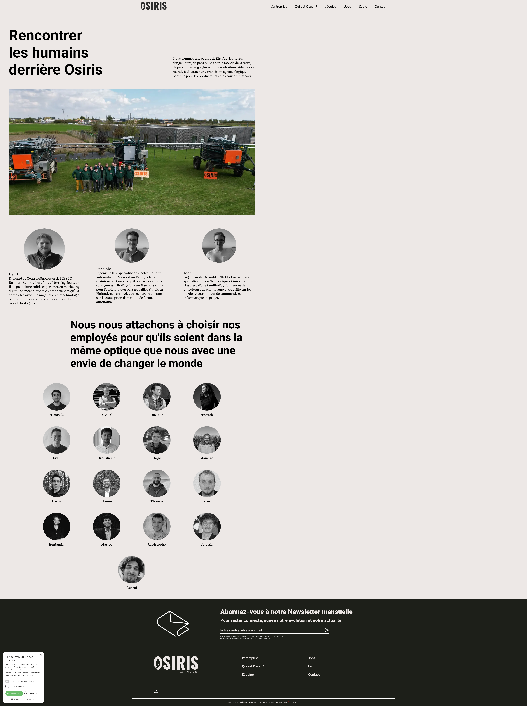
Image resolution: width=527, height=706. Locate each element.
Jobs (347, 7)
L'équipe (248, 674)
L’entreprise (279, 7)
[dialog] (23, 677)
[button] (23, 699)
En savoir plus (27, 675)
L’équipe (330, 7)
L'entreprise (250, 658)
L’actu (363, 7)
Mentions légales (269, 702)
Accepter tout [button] (14, 693)
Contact (380, 7)
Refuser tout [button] (32, 693)
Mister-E (296, 702)
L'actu (312, 666)
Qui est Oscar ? (306, 7)
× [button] (41, 655)
